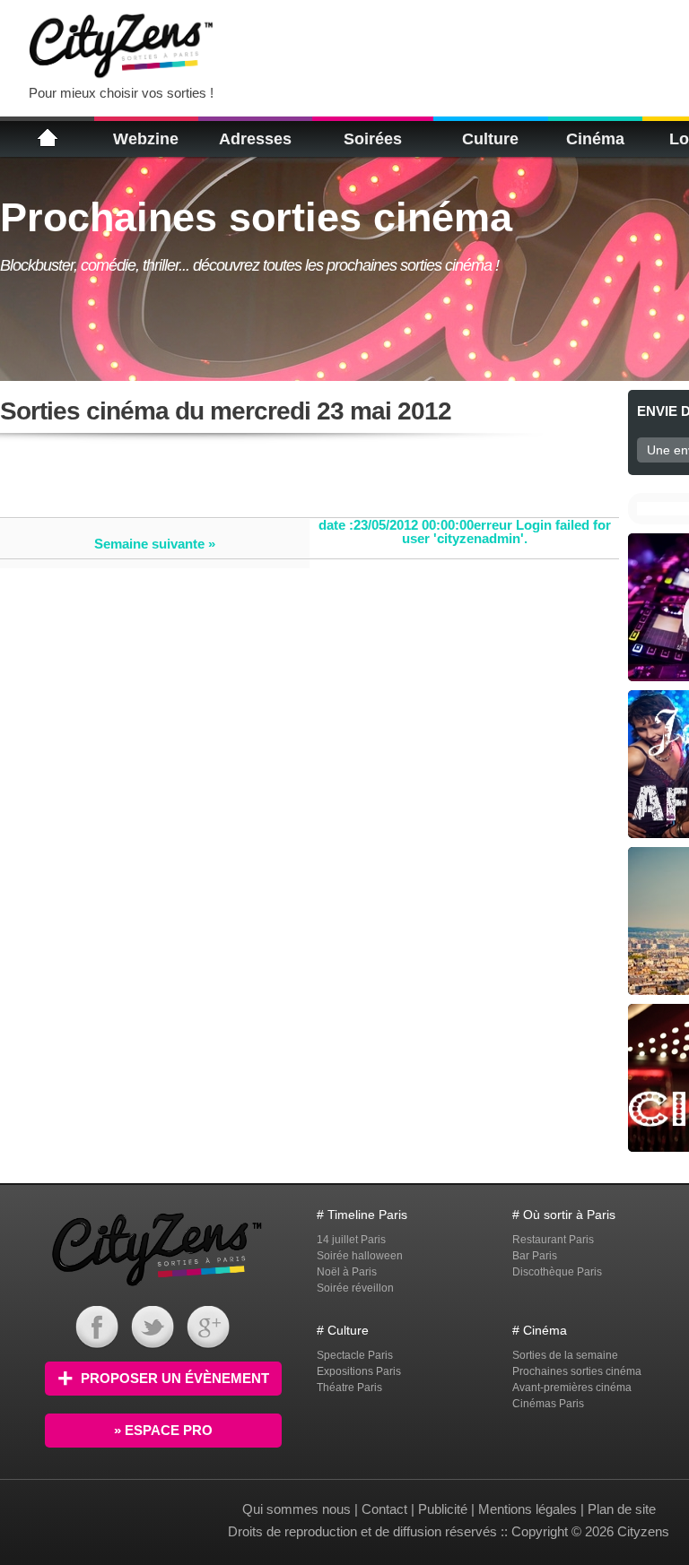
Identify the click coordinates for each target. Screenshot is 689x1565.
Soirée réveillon (355, 1288)
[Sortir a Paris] (157, 1288)
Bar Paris (534, 1255)
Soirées (373, 139)
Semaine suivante (149, 543)
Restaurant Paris (553, 1239)
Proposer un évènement (175, 1378)
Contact (384, 1509)
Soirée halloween (360, 1255)
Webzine (146, 139)
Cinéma (595, 139)
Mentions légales (527, 1509)
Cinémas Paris (548, 1403)
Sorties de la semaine (565, 1355)
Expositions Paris (359, 1371)
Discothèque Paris (557, 1272)
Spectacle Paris (355, 1355)
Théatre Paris (349, 1387)
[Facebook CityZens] (97, 1344)
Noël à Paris (347, 1272)
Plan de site (622, 1509)
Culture (490, 139)
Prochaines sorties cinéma (576, 1371)
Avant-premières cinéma (572, 1387)
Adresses (255, 139)
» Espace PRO (163, 1430)
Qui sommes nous (298, 1509)
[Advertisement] (452, 45)
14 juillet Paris (351, 1239)
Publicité (442, 1509)
